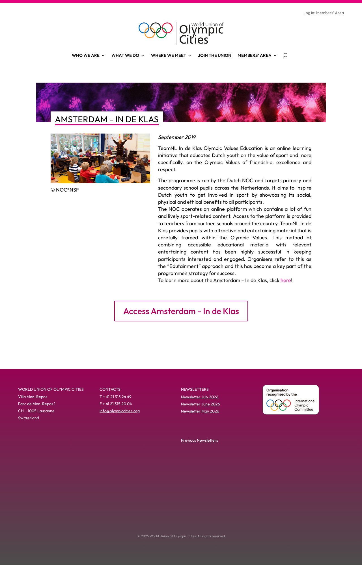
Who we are (86, 55)
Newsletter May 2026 (200, 411)
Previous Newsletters (199, 440)
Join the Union (214, 55)
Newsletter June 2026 (200, 404)
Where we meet (168, 55)
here (286, 280)
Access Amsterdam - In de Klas (181, 311)
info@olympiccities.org (120, 410)
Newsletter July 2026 (199, 396)
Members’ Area (255, 55)
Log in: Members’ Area (323, 13)
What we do (125, 55)
